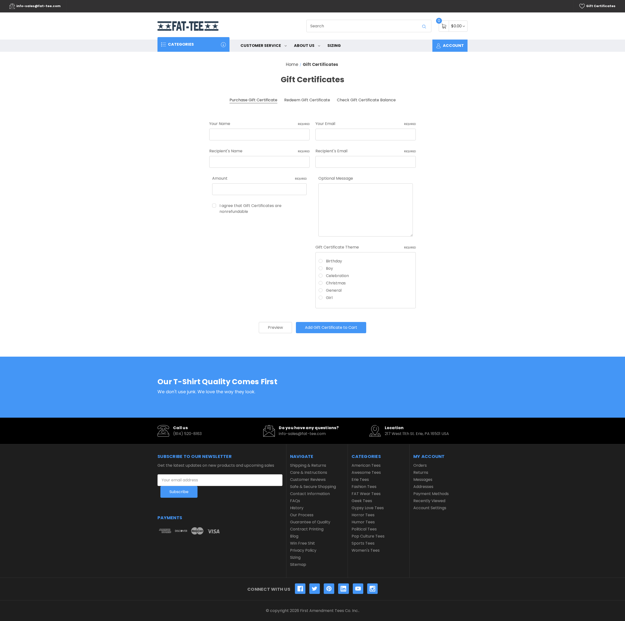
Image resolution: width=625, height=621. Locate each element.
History (296, 508)
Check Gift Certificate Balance (366, 100)
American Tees (366, 465)
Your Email (365, 123)
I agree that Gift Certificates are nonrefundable (250, 208)
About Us (304, 45)
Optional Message (335, 178)
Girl (329, 297)
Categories (180, 44)
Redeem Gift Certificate (307, 100)
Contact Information (310, 494)
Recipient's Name (259, 151)
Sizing (334, 45)
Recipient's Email (365, 151)
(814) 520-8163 (187, 433)
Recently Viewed (429, 501)
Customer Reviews (308, 479)
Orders (420, 465)
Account (453, 45)
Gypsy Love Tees (368, 508)
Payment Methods (431, 494)
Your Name (259, 123)
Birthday (334, 261)
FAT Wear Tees (366, 494)
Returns (420, 472)
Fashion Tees (364, 486)
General (334, 290)
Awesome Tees (366, 472)
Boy (329, 268)
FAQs (295, 501)
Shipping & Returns (308, 465)
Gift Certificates (600, 6)
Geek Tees (362, 501)
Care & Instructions (308, 472)
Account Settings (429, 508)
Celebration (337, 276)
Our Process (301, 515)
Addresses (423, 486)
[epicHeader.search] (424, 26)
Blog (294, 536)
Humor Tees (363, 522)
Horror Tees (363, 515)
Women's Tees (366, 550)
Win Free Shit (302, 543)
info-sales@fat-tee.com (38, 6)
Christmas (336, 283)
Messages (422, 479)
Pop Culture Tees (368, 536)
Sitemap (298, 564)
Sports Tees (363, 543)
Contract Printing (306, 529)
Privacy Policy (303, 550)
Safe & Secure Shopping (313, 486)
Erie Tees (360, 479)
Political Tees (364, 529)
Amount (259, 178)
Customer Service (261, 45)
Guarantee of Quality (310, 522)
